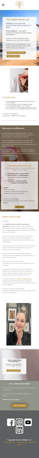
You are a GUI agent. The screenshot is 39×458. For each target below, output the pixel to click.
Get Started (19, 406)
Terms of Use (22, 442)
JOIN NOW (19, 207)
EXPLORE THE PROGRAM (16, 52)
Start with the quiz (13, 370)
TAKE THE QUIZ (13, 56)
